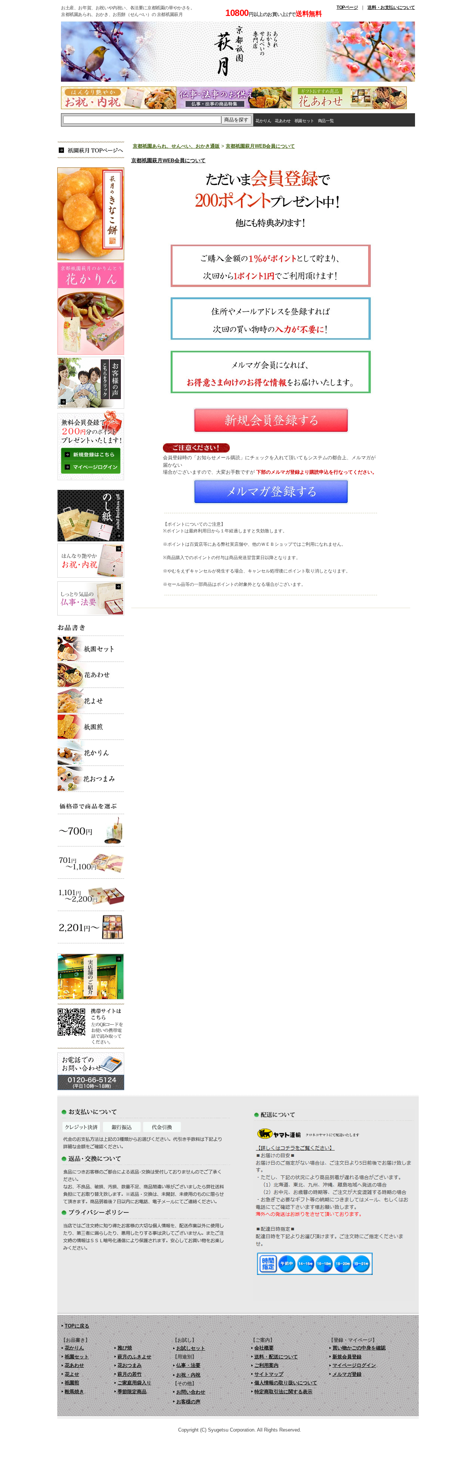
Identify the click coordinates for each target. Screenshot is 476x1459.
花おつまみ (130, 1365)
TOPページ (347, 7)
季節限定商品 (132, 1391)
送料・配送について (276, 1357)
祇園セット (304, 120)
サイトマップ (268, 1374)
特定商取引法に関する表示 (283, 1391)
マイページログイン (354, 1365)
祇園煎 (72, 1382)
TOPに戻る (77, 1326)
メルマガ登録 (346, 1374)
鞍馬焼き (74, 1391)
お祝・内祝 (188, 1375)
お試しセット (190, 1348)
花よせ (72, 1374)
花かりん (263, 120)
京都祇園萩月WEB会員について (260, 146)
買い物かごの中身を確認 (359, 1348)
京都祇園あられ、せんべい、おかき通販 (176, 146)
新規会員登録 (346, 1357)
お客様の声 (188, 1401)
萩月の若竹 (130, 1374)
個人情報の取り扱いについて (285, 1382)
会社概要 (264, 1348)
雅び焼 (125, 1348)
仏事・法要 (188, 1365)
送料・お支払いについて (391, 7)
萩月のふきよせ (134, 1357)
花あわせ (282, 120)
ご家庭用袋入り (134, 1382)
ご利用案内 (266, 1365)
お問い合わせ (190, 1392)
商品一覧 (326, 120)
